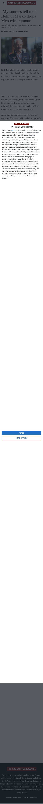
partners (14, 130)
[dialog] (21, 402)
